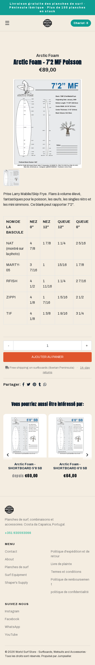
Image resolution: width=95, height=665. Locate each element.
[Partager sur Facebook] (23, 384)
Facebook (12, 619)
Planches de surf (17, 567)
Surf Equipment (16, 575)
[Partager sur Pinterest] (34, 384)
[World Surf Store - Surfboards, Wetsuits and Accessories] (47, 23)
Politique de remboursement (70, 582)
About (9, 559)
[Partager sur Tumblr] (40, 384)
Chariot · (81, 23)
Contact (11, 551)
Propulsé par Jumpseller (56, 656)
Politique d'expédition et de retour (70, 554)
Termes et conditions (66, 571)
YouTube (11, 634)
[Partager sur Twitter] (28, 384)
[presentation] (7, 455)
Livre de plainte (61, 564)
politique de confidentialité (70, 592)
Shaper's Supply (16, 582)
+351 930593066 (18, 533)
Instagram (12, 611)
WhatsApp (12, 627)
